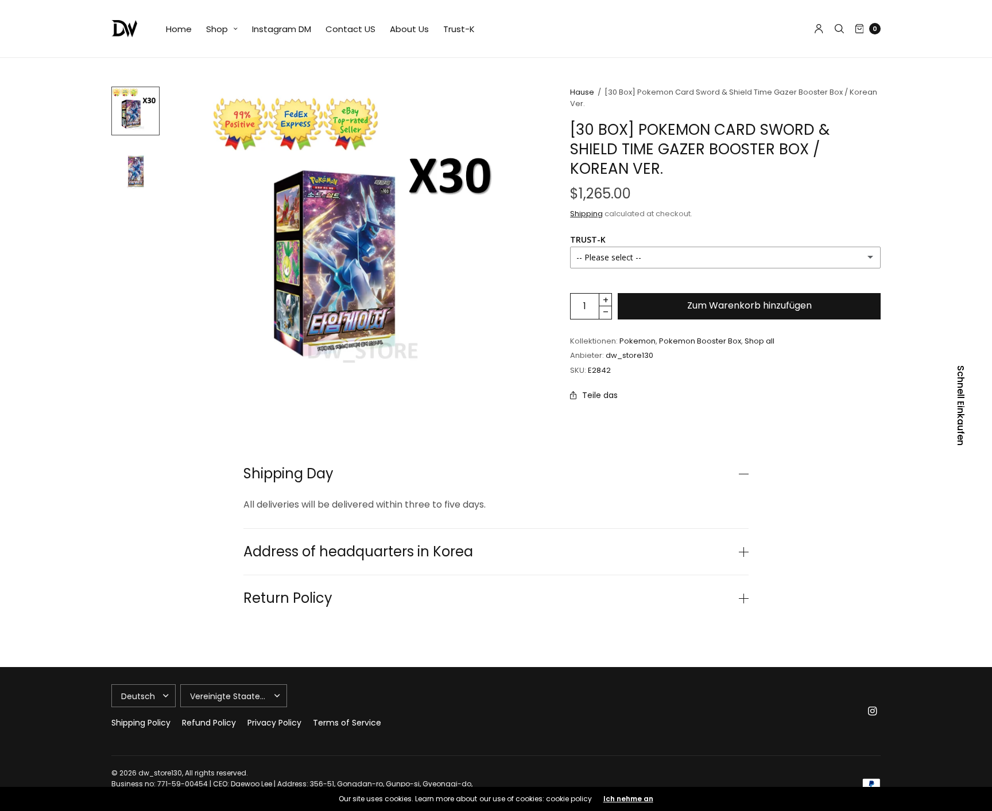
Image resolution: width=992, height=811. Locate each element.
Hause (582, 92)
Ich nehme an (628, 799)
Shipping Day (288, 474)
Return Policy (287, 598)
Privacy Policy (274, 722)
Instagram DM (281, 29)
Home (179, 29)
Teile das (600, 395)
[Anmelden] (819, 28)
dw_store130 (629, 355)
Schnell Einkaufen (960, 405)
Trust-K (459, 29)
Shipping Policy (140, 722)
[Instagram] (872, 711)
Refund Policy (209, 722)
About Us (409, 29)
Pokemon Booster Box (700, 341)
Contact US (350, 29)
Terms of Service (347, 722)
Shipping (586, 213)
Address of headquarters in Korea (358, 552)
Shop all (759, 341)
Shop (217, 29)
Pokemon (637, 341)
